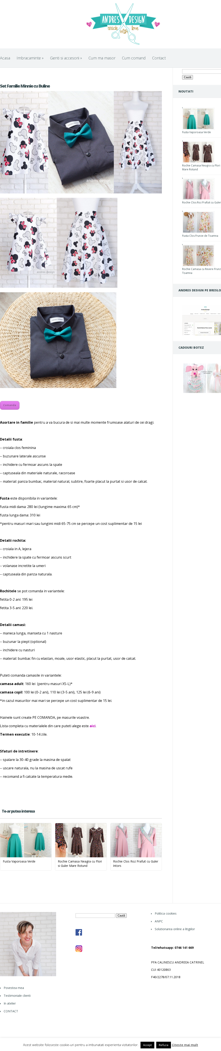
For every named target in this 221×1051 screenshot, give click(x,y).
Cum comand (134, 58)
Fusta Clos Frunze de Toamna (200, 236)
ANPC (159, 921)
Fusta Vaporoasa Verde (196, 132)
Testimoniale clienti (17, 995)
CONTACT (11, 1011)
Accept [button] (147, 1045)
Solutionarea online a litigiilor (175, 929)
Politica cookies (166, 913)
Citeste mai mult (185, 1044)
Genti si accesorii (66, 58)
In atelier (10, 1003)
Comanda (9, 405)
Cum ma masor (101, 58)
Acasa (5, 58)
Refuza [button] (163, 1045)
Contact (159, 58)
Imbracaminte (30, 58)
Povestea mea (14, 988)
